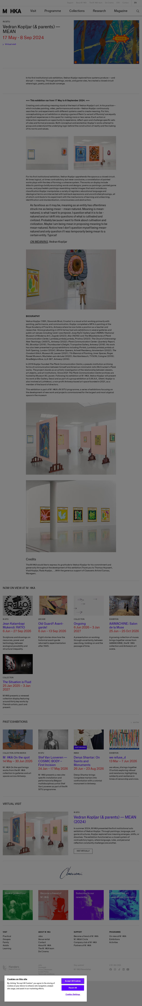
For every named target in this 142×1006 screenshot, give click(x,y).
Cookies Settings (73, 994)
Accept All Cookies (73, 981)
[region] (45, 988)
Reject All (73, 988)
